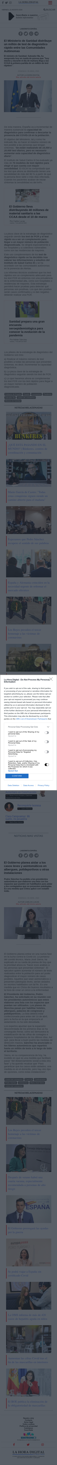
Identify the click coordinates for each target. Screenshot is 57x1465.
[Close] (51, 679)
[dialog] (28, 732)
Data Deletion (13, 785)
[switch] (47, 732)
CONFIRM (17, 776)
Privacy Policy (43, 785)
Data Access (28, 785)
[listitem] (28, 726)
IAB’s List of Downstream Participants (31, 719)
